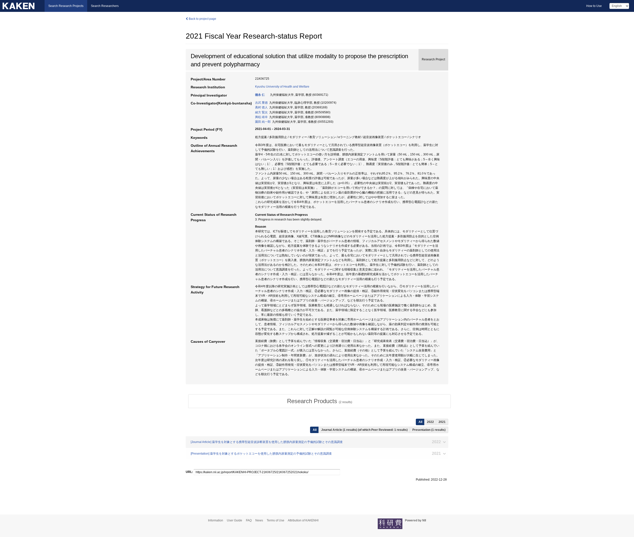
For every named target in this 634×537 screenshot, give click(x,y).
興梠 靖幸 (261, 117)
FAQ (249, 520)
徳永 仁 (260, 95)
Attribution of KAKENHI (303, 520)
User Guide (234, 520)
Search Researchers (105, 6)
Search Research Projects (65, 6)
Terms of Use (275, 520)
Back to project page (202, 19)
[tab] (319, 401)
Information (215, 520)
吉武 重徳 (261, 102)
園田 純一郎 (263, 121)
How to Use (594, 6)
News (259, 520)
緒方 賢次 (261, 112)
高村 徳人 (261, 107)
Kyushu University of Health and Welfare (282, 86)
